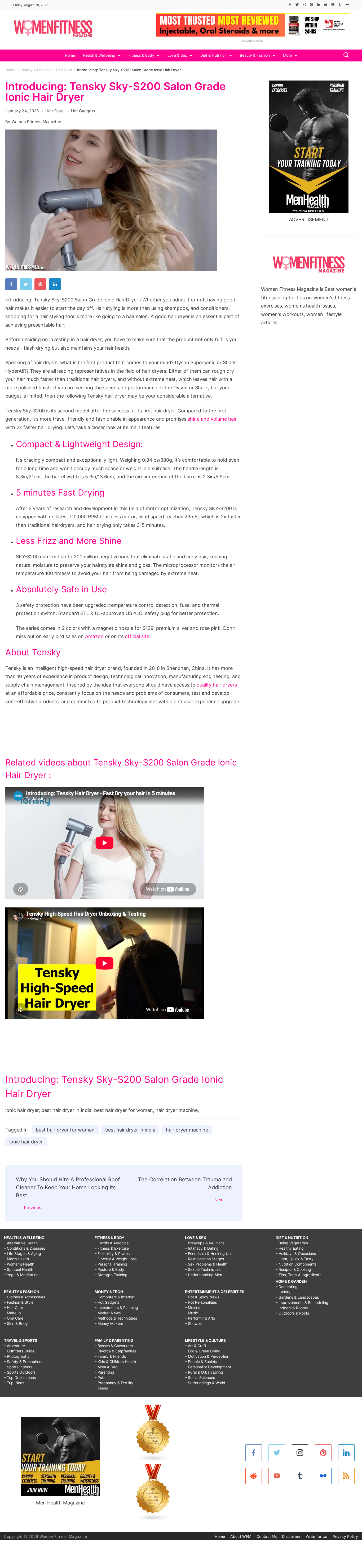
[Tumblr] (340, 4)
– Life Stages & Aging (22, 1253)
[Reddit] (325, 4)
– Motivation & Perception (207, 1356)
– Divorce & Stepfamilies (115, 1351)
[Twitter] (297, 4)
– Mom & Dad (106, 1367)
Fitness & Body (141, 55)
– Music (191, 1313)
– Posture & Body (109, 1269)
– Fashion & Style (18, 1302)
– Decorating (287, 1286)
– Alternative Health (21, 1243)
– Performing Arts (200, 1318)
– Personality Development (208, 1367)
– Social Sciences (200, 1377)
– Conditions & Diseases (24, 1248)
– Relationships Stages (204, 1259)
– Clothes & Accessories (24, 1297)
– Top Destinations (20, 1377)
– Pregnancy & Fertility (114, 1382)
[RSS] (346, 1476)
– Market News (108, 1313)
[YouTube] (332, 4)
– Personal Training (111, 1264)
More (287, 55)
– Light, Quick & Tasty (295, 1259)
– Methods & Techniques (116, 1318)
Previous (32, 1207)
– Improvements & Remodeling (302, 1302)
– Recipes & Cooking (293, 1269)
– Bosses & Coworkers (114, 1345)
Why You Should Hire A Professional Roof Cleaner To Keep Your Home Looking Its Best (68, 1187)
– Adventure (14, 1345)
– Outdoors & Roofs (292, 1313)
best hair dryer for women (65, 1130)
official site (137, 636)
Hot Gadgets (83, 110)
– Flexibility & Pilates (112, 1253)
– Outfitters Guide (19, 1351)
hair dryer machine (187, 1130)
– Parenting (104, 1372)
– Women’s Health (19, 1264)
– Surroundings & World (205, 1382)
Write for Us (316, 1536)
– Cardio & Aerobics (112, 1243)
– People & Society (201, 1361)
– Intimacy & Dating (202, 1248)
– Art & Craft (195, 1345)
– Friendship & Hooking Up (208, 1253)
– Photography (16, 1356)
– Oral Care (13, 1318)
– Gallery (283, 1292)
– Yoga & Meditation (21, 1274)
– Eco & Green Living (202, 1351)
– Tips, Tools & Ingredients (298, 1274)
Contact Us (267, 1536)
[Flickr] (347, 4)
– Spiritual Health (18, 1269)
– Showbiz (194, 1323)
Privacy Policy (345, 1536)
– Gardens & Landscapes (297, 1297)
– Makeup (12, 1313)
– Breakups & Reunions (204, 1243)
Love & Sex (177, 55)
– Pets (100, 1377)
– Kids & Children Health (115, 1361)
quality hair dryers (217, 685)
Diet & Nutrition (213, 55)
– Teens (101, 1388)
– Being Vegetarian (292, 1243)
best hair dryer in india (130, 1130)
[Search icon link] (345, 55)
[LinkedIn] (318, 4)
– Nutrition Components (296, 1264)
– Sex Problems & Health (206, 1264)
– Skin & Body (16, 1323)
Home (70, 55)
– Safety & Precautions (23, 1361)
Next (219, 1199)
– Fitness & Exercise (112, 1248)
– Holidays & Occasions (296, 1253)
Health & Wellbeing (99, 55)
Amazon (94, 636)
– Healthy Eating (290, 1248)
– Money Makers (109, 1323)
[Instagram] (304, 4)
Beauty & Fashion (255, 55)
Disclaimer (291, 1536)
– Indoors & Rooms (292, 1308)
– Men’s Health (16, 1259)
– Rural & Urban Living (204, 1372)
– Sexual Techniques (202, 1269)
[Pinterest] (311, 4)
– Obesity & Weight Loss (115, 1259)
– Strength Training (111, 1274)
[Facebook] (290, 4)
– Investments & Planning (116, 1307)
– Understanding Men (203, 1274)
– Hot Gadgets (107, 1302)
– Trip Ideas (14, 1382)
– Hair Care (13, 1307)
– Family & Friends (110, 1356)
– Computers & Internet (115, 1297)
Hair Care (55, 110)
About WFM (240, 1536)
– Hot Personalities (201, 1302)
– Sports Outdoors (20, 1372)
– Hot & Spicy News (202, 1297)
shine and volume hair (212, 419)
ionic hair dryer (26, 1141)
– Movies (192, 1307)
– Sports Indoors (18, 1367)
